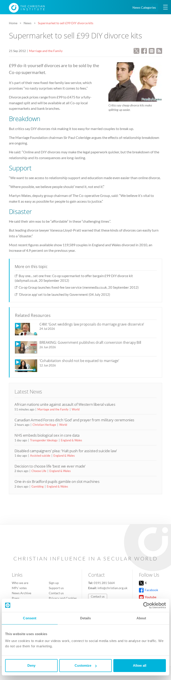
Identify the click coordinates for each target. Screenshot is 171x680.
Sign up (54, 583)
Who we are (20, 583)
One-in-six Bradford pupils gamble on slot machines (57, 481)
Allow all (139, 665)
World (75, 409)
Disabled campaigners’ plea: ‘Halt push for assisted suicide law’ (65, 450)
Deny (31, 665)
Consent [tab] (29, 618)
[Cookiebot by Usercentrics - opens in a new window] (146, 605)
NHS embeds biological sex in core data (46, 435)
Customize (83, 665)
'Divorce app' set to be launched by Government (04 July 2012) (64, 294)
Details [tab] (85, 618)
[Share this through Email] (152, 50)
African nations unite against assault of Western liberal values (64, 404)
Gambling (37, 486)
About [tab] (141, 618)
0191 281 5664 (104, 583)
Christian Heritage (44, 424)
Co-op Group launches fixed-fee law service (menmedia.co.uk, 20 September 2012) (79, 287)
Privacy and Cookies (63, 598)
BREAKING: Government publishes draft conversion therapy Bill (90, 342)
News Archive (21, 593)
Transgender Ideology (44, 440)
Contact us (56, 593)
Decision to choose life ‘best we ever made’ (50, 466)
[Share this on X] (136, 50)
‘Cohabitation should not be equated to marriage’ (79, 360)
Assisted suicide (40, 455)
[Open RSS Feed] (159, 50)
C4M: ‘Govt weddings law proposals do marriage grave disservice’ (91, 324)
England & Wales (71, 440)
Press (15, 598)
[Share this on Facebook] (144, 50)
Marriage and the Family (46, 51)
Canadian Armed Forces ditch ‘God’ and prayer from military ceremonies (74, 419)
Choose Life (38, 471)
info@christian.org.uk (112, 588)
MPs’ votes (19, 588)
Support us (56, 588)
